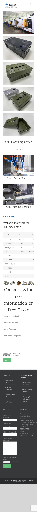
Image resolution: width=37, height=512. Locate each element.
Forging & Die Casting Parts (27, 399)
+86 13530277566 (24, 428)
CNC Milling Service (27, 383)
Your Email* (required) (7, 425)
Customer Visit (9, 381)
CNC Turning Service (27, 391)
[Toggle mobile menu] (33, 3)
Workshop (9, 402)
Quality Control (9, 388)
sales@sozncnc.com (27, 433)
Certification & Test (10, 396)
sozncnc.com (28, 435)
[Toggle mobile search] (30, 3)
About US (7, 375)
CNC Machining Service (26, 376)
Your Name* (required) (7, 416)
